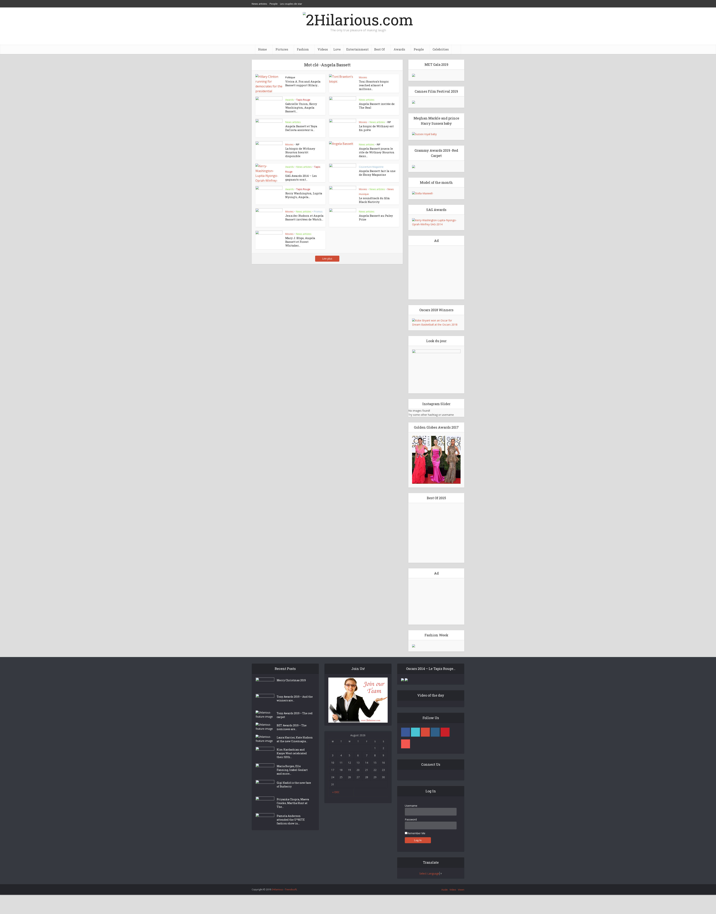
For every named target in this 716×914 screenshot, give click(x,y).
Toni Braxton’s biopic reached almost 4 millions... (374, 85)
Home (262, 49)
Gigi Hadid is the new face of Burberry (294, 784)
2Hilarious (277, 889)
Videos (323, 49)
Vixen (461, 889)
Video (453, 889)
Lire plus (327, 258)
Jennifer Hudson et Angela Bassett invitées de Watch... (304, 217)
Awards (399, 49)
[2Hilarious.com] (358, 18)
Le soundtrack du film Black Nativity (374, 200)
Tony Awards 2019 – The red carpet (295, 715)
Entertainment (357, 49)
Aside (444, 889)
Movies (363, 77)
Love (337, 49)
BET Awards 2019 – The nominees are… (292, 727)
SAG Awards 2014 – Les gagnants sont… (301, 177)
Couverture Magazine (371, 166)
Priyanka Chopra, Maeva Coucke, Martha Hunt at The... (293, 803)
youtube (405, 743)
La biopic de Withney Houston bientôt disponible (300, 152)
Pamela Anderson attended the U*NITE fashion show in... (291, 819)
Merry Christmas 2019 (291, 680)
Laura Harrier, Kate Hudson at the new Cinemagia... (295, 739)
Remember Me (416, 833)
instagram (435, 732)
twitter (415, 732)
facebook (405, 732)
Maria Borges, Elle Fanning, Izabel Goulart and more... (292, 769)
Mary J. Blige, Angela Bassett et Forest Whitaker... (300, 241)
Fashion (303, 49)
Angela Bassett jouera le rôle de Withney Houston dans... (376, 152)
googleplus (425, 732)
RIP (389, 122)
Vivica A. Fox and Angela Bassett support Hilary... (303, 83)
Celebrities (441, 49)
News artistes (259, 3)
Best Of (379, 49)
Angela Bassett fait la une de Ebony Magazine (377, 172)
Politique (290, 77)
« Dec (336, 792)
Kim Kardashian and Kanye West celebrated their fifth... (292, 753)
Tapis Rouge (303, 99)
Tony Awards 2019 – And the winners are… (295, 698)
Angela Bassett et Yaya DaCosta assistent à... (301, 128)
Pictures (282, 49)
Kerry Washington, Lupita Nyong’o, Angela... (303, 195)
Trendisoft (291, 889)
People (274, 3)
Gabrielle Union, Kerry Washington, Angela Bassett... (301, 107)
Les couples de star (291, 3)
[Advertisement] (436, 272)
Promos (318, 211)
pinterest (445, 732)
